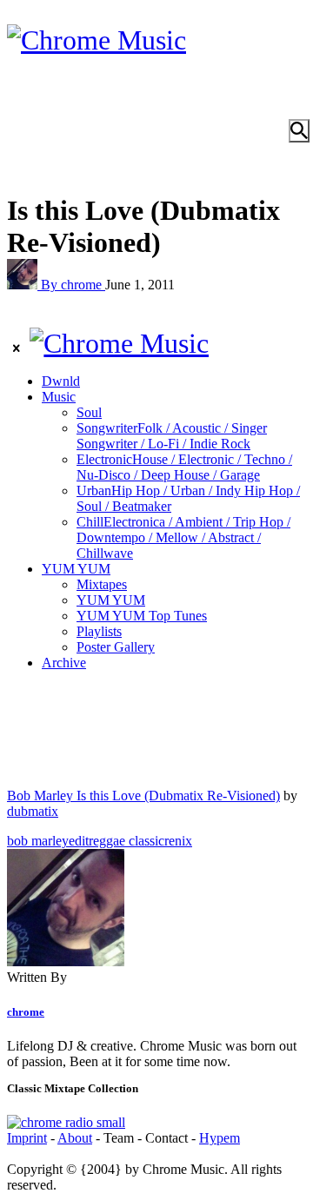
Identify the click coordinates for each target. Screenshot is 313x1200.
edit (79, 840)
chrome (25, 1011)
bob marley (38, 840)
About (74, 1137)
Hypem (219, 1137)
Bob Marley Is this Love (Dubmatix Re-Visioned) (143, 795)
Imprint (27, 1137)
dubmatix (32, 811)
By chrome (73, 284)
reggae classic (126, 840)
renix (178, 840)
